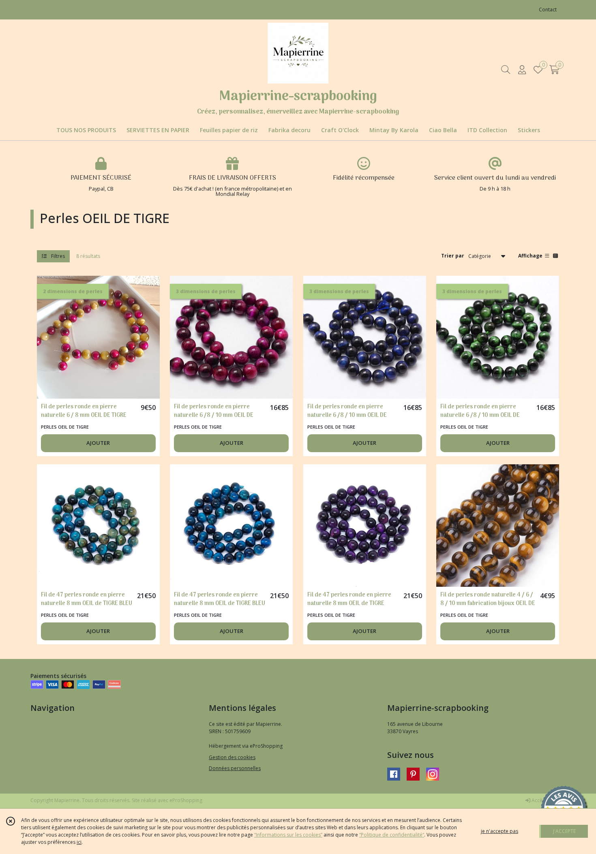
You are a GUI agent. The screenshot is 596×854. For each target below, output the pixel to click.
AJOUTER (98, 442)
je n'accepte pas (499, 831)
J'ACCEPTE (564, 831)
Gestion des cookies (232, 757)
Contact (548, 9)
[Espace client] (521, 69)
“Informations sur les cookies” (288, 834)
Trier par (452, 255)
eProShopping (185, 800)
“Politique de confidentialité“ (391, 834)
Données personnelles (235, 768)
